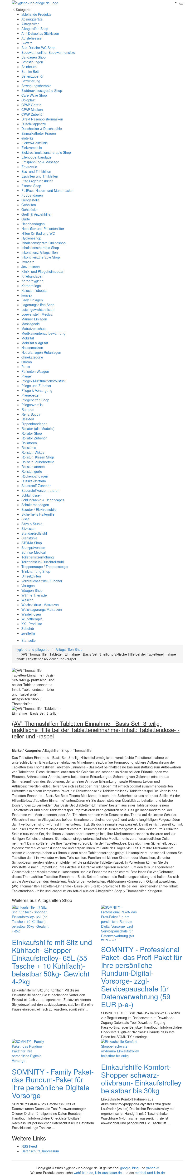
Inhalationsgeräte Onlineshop (43, 242)
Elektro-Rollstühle (34, 142)
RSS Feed (29, 1146)
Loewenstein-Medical (37, 314)
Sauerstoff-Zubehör (36, 485)
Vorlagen (28, 585)
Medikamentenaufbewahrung (43, 333)
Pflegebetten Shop (35, 400)
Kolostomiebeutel (34, 290)
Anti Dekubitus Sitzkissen (40, 33)
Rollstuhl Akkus (32, 452)
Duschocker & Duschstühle (41, 128)
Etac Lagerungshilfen (37, 181)
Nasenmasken (32, 347)
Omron (26, 361)
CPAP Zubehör (32, 114)
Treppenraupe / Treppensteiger (44, 566)
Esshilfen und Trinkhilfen (39, 176)
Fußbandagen (32, 195)
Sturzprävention (33, 547)
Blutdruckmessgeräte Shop (41, 90)
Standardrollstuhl (34, 533)
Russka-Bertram (33, 480)
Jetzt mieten (30, 266)
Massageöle (30, 323)
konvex (26, 295)
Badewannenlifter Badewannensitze (48, 52)
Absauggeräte (32, 19)
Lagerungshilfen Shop (37, 304)
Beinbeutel (29, 66)
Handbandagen (33, 223)
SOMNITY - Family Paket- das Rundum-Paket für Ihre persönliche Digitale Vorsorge (53, 1083)
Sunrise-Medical (33, 552)
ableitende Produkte (36, 14)
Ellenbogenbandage (36, 157)
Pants (25, 366)
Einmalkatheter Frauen (38, 133)
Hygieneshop (31, 238)
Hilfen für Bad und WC (38, 233)
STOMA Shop (31, 542)
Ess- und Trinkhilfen (36, 171)
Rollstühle (28, 447)
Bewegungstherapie (36, 85)
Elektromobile (31, 147)
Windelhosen (31, 614)
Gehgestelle (30, 200)
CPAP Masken (32, 109)
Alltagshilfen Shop (34, 28)
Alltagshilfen (30, 23)
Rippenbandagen (34, 423)
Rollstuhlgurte (31, 471)
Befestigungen (32, 62)
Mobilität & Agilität (34, 342)
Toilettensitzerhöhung (37, 557)
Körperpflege (31, 285)
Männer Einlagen (34, 319)
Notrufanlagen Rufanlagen (41, 352)
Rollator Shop (31, 433)
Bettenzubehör (32, 76)
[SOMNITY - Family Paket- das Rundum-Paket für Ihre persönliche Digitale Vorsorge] (31, 1050)
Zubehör (27, 628)
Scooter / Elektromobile (38, 509)
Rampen (27, 409)
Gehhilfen (28, 204)
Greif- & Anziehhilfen (36, 214)
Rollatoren (29, 442)
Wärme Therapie (34, 595)
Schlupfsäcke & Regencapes (42, 500)
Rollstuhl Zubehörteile (37, 461)
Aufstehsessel (31, 38)
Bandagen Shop (33, 57)
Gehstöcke (29, 209)
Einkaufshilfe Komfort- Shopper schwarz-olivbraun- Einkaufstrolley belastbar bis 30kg (141, 1078)
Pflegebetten (30, 395)
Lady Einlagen (32, 300)
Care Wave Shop (34, 95)
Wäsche (27, 599)
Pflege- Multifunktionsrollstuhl (43, 380)
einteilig (27, 138)
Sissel (25, 519)
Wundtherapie (32, 619)
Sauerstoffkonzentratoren (40, 490)
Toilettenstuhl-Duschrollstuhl (42, 561)
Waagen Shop (32, 590)
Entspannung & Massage (40, 161)
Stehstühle (29, 538)
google (125, 1167)
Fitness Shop (31, 185)
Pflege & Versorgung (36, 390)
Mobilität (27, 338)
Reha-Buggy (30, 414)
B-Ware (27, 42)
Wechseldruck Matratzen (40, 604)
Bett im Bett (30, 71)
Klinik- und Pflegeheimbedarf (42, 271)
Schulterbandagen (35, 504)
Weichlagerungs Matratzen (41, 609)
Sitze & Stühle (31, 523)
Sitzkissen (28, 528)
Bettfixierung (30, 81)
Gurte (25, 219)
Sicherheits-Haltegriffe (37, 514)
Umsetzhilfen (31, 576)
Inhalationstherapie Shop (40, 247)
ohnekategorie (32, 357)
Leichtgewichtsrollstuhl (38, 309)
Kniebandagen (32, 276)
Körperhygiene (32, 281)
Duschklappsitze (33, 123)
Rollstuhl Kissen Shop (37, 457)
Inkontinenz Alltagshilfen (39, 252)
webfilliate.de (83, 1172)
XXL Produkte (31, 623)
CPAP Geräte (31, 104)
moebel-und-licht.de (150, 1172)
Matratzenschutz (33, 328)
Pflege (26, 376)
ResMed (27, 419)
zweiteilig (28, 633)
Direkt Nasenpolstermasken (42, 119)
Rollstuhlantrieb (33, 466)
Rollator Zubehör (34, 438)
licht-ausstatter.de (108, 1172)
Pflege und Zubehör (36, 385)
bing (135, 1167)
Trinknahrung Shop (35, 571)
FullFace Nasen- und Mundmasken (47, 190)
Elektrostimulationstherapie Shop (46, 152)
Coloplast (28, 100)
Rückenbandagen (34, 476)
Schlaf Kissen (31, 495)
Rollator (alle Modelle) (37, 428)
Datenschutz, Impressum (40, 1151)
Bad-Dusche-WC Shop (38, 47)
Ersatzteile (29, 166)
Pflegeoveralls (32, 404)
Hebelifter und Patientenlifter (42, 228)
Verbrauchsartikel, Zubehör (41, 580)
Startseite (28, 640)
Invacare (27, 261)
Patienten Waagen (35, 371)
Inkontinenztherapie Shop (40, 257)
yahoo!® (152, 1167)
